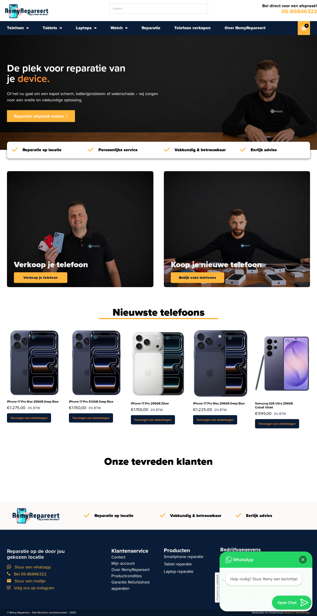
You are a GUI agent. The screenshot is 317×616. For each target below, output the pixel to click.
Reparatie (151, 28)
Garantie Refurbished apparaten (130, 585)
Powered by (217, 587)
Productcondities (126, 576)
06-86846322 (299, 11)
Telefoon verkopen (192, 28)
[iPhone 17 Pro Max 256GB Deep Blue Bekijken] (34, 362)
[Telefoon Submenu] (27, 28)
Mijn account (123, 563)
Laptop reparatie (178, 571)
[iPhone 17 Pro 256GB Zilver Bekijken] (158, 363)
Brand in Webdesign (297, 612)
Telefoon (15, 28)
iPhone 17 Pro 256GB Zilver (150, 403)
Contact (118, 557)
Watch (116, 28)
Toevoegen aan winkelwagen (29, 418)
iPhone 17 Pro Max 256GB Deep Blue (32, 401)
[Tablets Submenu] (60, 28)
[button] (303, 560)
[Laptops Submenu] (95, 28)
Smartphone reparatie (183, 557)
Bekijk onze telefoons (197, 277)
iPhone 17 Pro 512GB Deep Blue (91, 401)
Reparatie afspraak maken (39, 116)
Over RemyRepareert (245, 28)
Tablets (50, 28)
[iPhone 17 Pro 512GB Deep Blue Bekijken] (96, 362)
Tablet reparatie (178, 564)
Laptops (84, 28)
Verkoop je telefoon (40, 277)
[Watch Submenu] (126, 28)
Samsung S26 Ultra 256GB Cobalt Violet (274, 405)
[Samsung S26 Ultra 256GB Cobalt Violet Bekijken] (282, 363)
